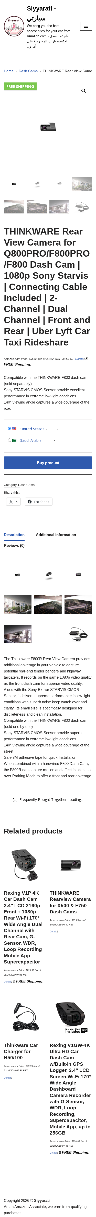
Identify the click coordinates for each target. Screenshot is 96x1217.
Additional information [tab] (56, 534)
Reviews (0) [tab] (14, 545)
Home (9, 71)
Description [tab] (14, 534)
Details (79, 358)
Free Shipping (20, 86)
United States (32, 428)
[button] (83, 91)
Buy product (48, 463)
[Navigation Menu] (86, 26)
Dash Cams (28, 71)
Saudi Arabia (30, 440)
